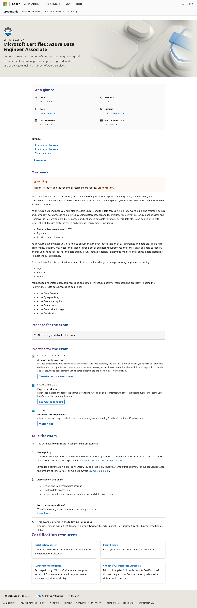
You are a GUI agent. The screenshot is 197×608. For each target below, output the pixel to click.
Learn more (104, 187)
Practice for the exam (47, 149)
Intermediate (47, 101)
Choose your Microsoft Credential (122, 565)
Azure (108, 101)
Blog (42, 602)
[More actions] (191, 18)
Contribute (55, 602)
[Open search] (183, 3)
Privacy (67, 602)
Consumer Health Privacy (88, 602)
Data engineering (114, 113)
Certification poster (45, 545)
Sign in (190, 3)
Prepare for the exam (47, 145)
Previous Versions (28, 602)
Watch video (46, 423)
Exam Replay (110, 545)
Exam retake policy (99, 470)
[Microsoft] (5, 4)
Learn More (43, 513)
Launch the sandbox (51, 401)
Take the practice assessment (56, 376)
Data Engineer (47, 113)
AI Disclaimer (9, 602)
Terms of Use (112, 602)
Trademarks (128, 602)
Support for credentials (47, 565)
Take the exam (43, 153)
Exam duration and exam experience (104, 460)
